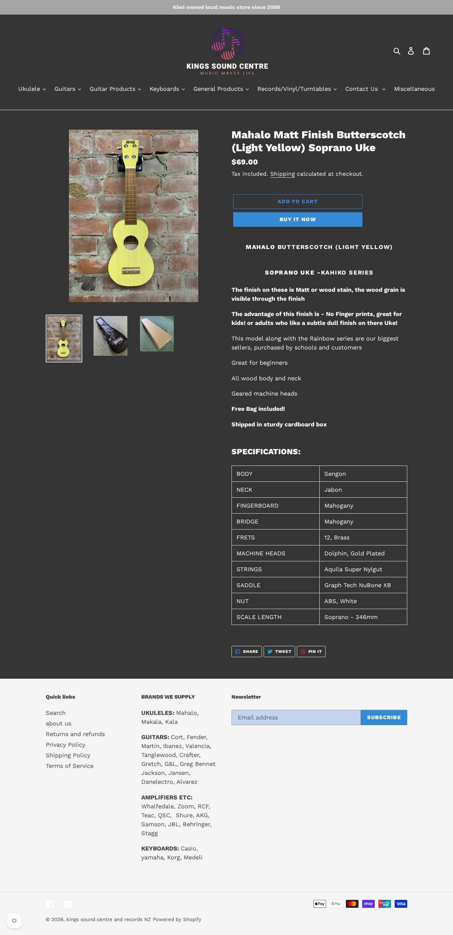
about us (58, 723)
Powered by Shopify (177, 919)
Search (56, 712)
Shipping (282, 173)
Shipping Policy (68, 755)
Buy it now (298, 219)
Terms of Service (70, 765)
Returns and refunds (75, 733)
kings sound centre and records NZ (108, 919)
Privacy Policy (65, 744)
